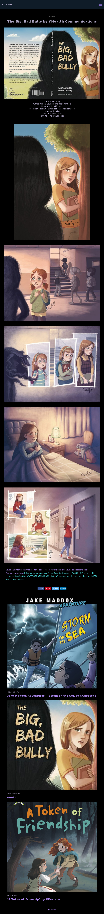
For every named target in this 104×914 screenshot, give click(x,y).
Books (52, 17)
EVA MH (7, 4)
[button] (52, 909)
